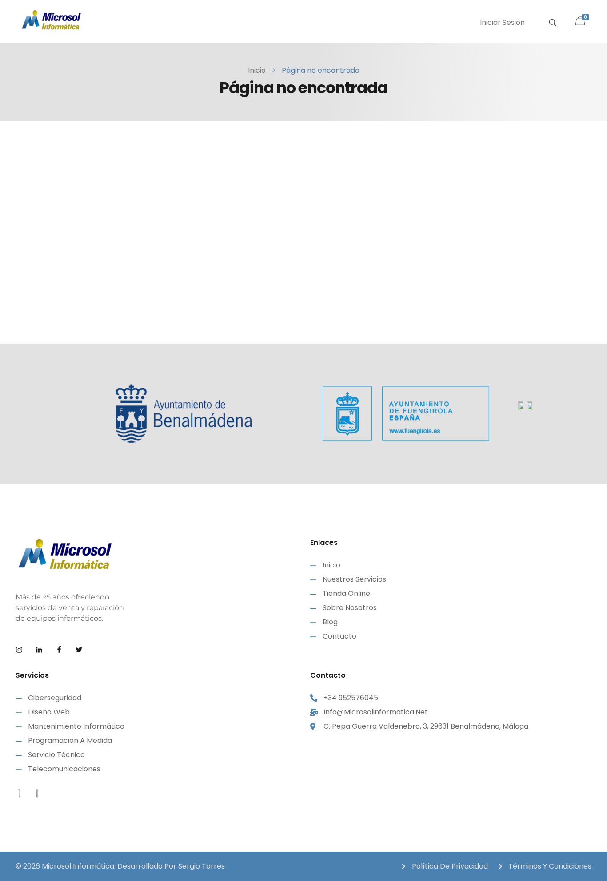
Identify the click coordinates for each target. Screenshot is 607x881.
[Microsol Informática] (51, 20)
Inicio (257, 70)
